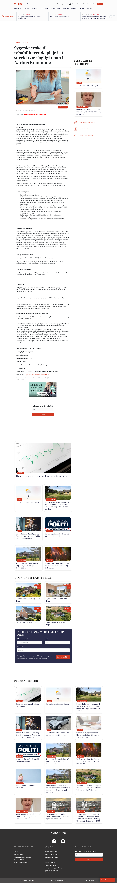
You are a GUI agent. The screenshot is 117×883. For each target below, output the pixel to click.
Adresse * (20, 646)
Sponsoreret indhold (51, 871)
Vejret (89, 8)
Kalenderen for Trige (51, 857)
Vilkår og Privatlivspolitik (22, 857)
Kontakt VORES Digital (21, 860)
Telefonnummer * (22, 639)
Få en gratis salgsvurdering (53, 868)
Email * (47, 639)
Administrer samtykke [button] (21, 862)
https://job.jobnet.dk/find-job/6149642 (37, 375)
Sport (82, 8)
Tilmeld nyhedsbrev (107, 880)
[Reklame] (42, 389)
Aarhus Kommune (50, 865)
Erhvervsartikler (50, 862)
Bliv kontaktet (62, 657)
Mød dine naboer (70, 8)
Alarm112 (18, 8)
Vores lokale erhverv (51, 854)
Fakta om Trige (49, 860)
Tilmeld (100, 4)
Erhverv (35, 8)
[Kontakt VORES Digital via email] (63, 841)
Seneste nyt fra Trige (51, 852)
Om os (16, 852)
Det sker (44, 8)
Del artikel (61, 107)
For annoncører (19, 854)
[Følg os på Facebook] (54, 841)
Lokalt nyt (55, 8)
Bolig (26, 8)
